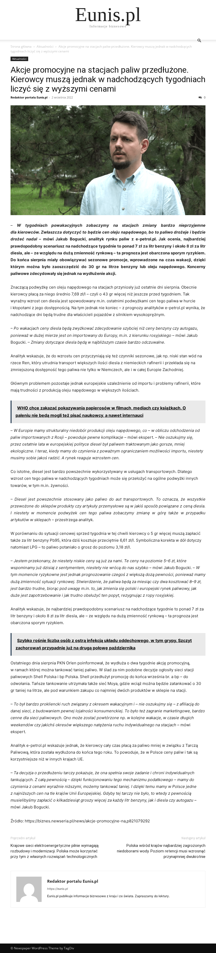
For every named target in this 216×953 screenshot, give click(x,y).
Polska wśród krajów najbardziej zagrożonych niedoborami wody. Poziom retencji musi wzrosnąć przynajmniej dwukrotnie (161, 851)
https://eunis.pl (57, 889)
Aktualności (45, 46)
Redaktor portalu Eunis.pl (29, 97)
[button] (199, 40)
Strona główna (21, 46)
